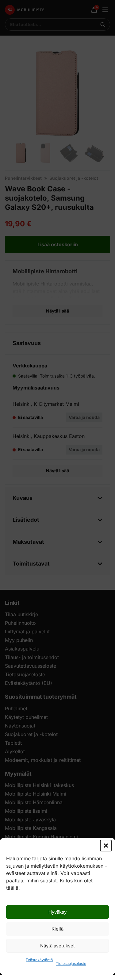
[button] (106, 846)
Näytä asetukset (57, 946)
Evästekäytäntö (39, 960)
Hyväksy (57, 912)
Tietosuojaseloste (71, 963)
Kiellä (57, 929)
